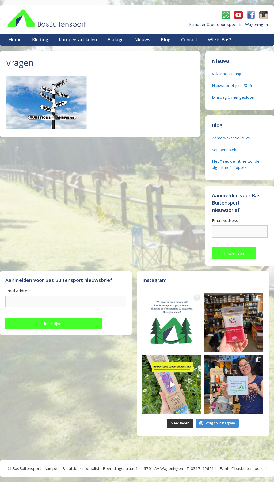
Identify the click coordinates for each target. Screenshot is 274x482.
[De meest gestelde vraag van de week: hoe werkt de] (171, 384)
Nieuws (142, 39)
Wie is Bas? (219, 39)
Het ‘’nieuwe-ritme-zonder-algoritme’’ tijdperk (237, 164)
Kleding (40, 39)
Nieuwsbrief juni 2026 (232, 85)
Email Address (225, 220)
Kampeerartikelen (78, 39)
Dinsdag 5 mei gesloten (234, 97)
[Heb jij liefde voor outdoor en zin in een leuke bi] (233, 384)
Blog (165, 39)
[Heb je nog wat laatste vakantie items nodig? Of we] (171, 322)
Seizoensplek (224, 149)
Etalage (116, 39)
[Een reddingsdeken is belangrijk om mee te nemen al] (233, 322)
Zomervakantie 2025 (231, 137)
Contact (189, 39)
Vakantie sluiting (226, 73)
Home (15, 39)
